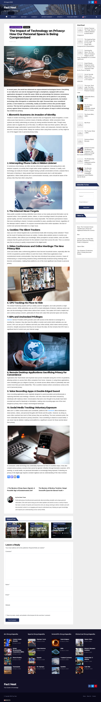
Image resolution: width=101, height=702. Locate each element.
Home (84, 696)
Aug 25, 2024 (89, 668)
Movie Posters (17, 657)
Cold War (87, 666)
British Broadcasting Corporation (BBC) (18, 650)
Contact (94, 696)
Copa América (41, 648)
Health (32, 523)
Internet (9, 320)
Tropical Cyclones (66, 657)
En (85, 17)
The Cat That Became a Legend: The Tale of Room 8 (15, 531)
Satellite (63, 666)
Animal (9, 523)
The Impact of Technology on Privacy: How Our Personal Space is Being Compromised (37, 34)
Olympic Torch (41, 639)
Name (8, 584)
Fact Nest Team (21, 497)
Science (34, 17)
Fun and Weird (72, 17)
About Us (89, 696)
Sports (60, 17)
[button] (96, 16)
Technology (26, 27)
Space (55, 526)
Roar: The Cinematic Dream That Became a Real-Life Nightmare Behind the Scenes (85, 228)
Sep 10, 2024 (41, 641)
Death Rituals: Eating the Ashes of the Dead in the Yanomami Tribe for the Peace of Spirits (86, 67)
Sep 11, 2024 (57, 533)
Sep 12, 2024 (34, 533)
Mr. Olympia (40, 666)
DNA (62, 648)
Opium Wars (80, 246)
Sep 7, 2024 (89, 661)
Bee (78, 234)
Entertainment (47, 17)
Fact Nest (10, 7)
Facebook (51, 410)
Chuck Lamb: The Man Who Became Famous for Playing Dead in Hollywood (85, 240)
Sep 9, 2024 (89, 652)
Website (8, 605)
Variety (14, 17)
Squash (39, 657)
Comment (9, 551)
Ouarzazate (16, 666)
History (24, 17)
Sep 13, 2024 (11, 533)
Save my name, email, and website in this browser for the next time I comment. (28, 615)
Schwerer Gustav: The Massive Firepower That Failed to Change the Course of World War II (86, 151)
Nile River (87, 122)
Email (8, 594)
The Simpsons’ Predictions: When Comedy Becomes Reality (85, 252)
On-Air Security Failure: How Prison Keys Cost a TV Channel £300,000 (85, 78)
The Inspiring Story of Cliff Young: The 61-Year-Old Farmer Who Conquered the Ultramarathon (86, 43)
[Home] (6, 17)
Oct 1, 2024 (89, 641)
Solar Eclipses (65, 639)
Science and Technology (15, 27)
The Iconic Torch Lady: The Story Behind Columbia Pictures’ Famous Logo (85, 89)
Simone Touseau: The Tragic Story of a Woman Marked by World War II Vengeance (86, 32)
